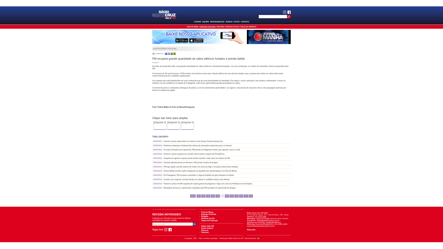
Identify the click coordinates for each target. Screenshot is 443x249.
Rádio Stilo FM (207, 226)
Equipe (205, 22)
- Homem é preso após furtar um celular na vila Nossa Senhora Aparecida (188, 141)
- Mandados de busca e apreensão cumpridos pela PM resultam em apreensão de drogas (194, 188)
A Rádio (197, 22)
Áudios (229, 22)
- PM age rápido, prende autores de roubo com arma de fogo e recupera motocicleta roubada (195, 167)
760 (212, 196)
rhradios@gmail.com (273, 222)
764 (231, 196)
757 (198, 196)
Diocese (204, 230)
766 (241, 196)
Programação (217, 22)
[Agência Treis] (258, 238)
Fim (250, 196)
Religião (220, 27)
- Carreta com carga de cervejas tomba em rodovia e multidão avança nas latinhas (191, 179)
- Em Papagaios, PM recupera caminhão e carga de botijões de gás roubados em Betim (193, 175)
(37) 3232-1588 (260, 217)
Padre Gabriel (207, 228)
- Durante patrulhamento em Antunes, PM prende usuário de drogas (185, 162)
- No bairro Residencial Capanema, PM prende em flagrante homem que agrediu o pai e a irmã (196, 150)
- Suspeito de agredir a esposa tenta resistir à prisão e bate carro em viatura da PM (191, 158)
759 (208, 196)
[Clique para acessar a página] (197, 37)
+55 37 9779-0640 (263, 218)
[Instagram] (284, 12)
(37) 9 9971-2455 (280, 224)
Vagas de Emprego (248, 27)
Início (193, 196)
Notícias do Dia (232, 27)
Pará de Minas (193, 27)
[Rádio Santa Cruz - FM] (164, 14)
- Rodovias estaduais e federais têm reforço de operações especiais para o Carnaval (192, 146)
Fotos (237, 22)
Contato (245, 22)
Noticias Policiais (208, 27)
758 (203, 196)
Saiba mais (251, 229)
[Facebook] (289, 12)
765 (236, 196)
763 (227, 196)
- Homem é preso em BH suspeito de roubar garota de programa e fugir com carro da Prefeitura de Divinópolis (202, 184)
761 (217, 196)
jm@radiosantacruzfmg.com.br (268, 220)
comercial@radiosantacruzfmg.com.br (261, 226)
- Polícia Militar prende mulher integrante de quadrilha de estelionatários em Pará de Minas (195, 171)
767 (246, 196)
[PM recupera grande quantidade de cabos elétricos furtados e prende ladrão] (160, 123)
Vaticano (205, 232)
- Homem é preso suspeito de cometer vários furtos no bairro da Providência (188, 154)
